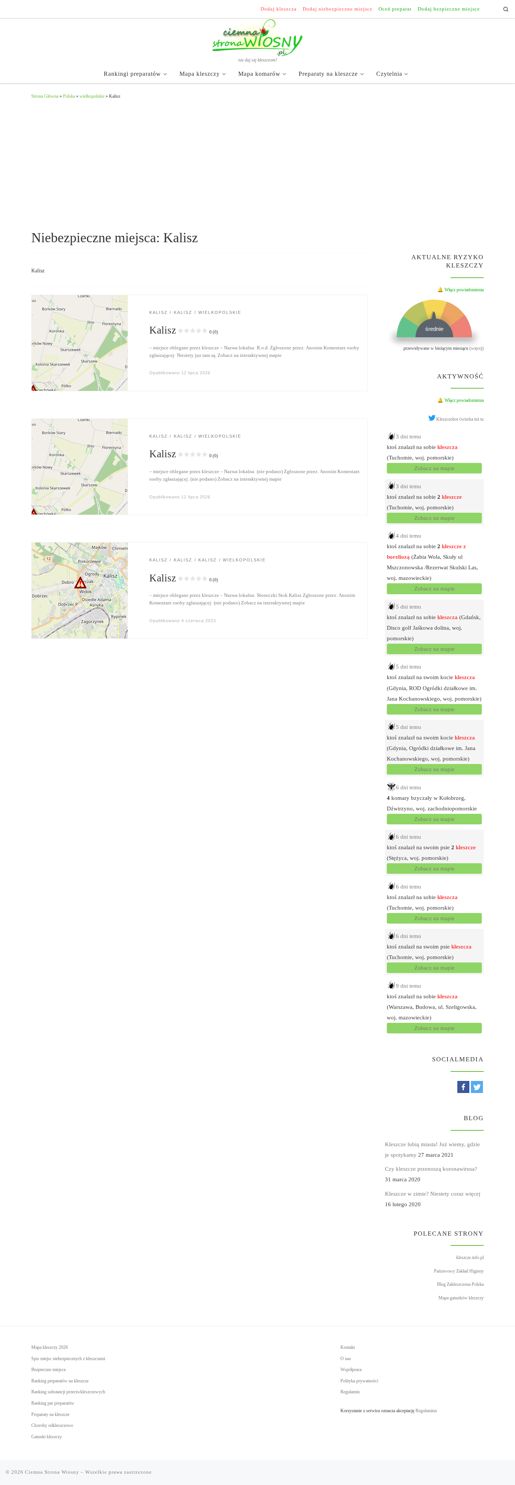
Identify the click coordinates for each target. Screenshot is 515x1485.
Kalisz (183, 330)
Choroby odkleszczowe (52, 1425)
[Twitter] (477, 1087)
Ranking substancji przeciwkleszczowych (68, 1391)
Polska (69, 96)
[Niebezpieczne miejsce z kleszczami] (79, 342)
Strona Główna (44, 96)
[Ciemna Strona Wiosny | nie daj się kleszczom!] (257, 36)
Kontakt (347, 1347)
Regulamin (350, 1391)
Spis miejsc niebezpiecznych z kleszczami (68, 1358)
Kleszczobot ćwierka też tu (460, 419)
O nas (345, 1358)
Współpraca (351, 1369)
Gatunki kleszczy (46, 1436)
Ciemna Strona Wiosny (52, 1472)
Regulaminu (426, 1410)
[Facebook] (463, 1087)
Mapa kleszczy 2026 (49, 1347)
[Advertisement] (257, 163)
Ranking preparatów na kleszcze (60, 1381)
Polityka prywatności (359, 1381)
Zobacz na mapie (434, 468)
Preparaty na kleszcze (50, 1414)
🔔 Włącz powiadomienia (460, 289)
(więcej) (476, 348)
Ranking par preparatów (52, 1403)
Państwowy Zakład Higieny (459, 1271)
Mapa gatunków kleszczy (461, 1298)
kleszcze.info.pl (470, 1257)
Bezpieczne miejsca (48, 1369)
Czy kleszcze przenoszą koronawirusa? (431, 1169)
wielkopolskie (92, 96)
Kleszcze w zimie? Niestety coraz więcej (432, 1194)
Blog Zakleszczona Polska (460, 1284)
